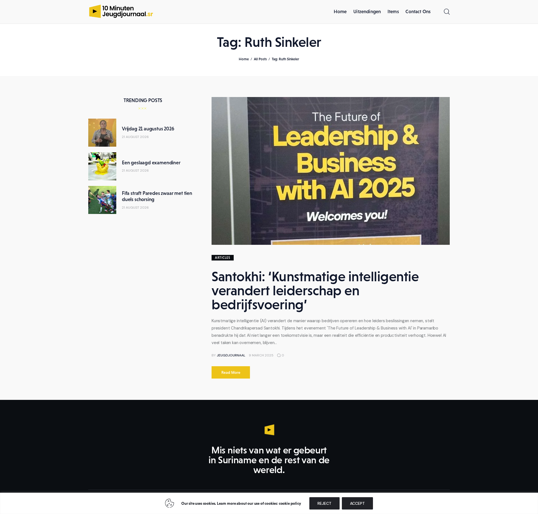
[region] (269, 503)
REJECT (324, 503)
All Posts (260, 59)
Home (244, 59)
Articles (222, 258)
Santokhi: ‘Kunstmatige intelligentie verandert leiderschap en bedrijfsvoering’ (315, 290)
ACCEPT (357, 503)
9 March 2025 (261, 355)
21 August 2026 (135, 137)
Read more (230, 372)
